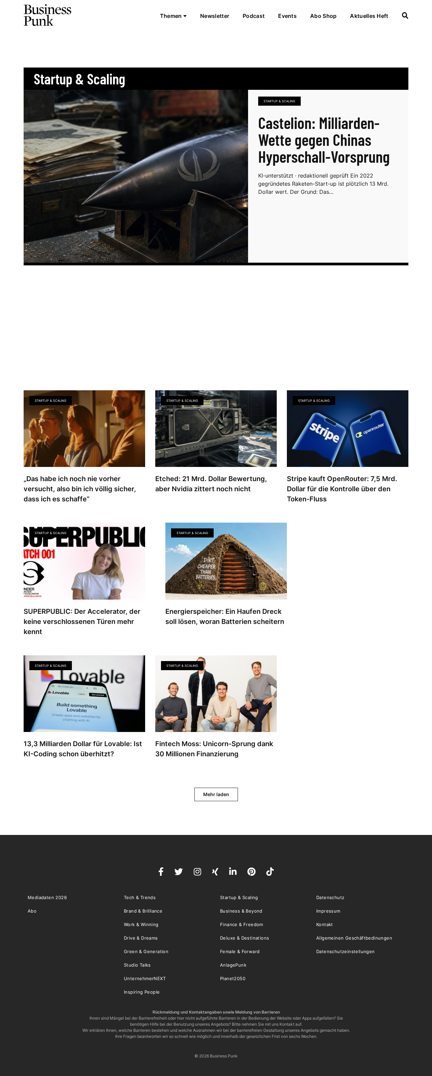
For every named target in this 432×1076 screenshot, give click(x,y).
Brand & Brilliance (143, 911)
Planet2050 (232, 978)
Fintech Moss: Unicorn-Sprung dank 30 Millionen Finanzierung (214, 749)
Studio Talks (137, 965)
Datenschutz (330, 897)
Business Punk (48, 15)
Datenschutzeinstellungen (345, 951)
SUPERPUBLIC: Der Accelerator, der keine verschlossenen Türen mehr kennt (82, 621)
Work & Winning (141, 924)
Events (287, 15)
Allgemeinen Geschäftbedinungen (354, 938)
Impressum (328, 911)
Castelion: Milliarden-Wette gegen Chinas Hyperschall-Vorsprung (324, 139)
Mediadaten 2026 (47, 897)
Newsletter (214, 15)
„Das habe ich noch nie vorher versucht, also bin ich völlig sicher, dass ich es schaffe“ (80, 489)
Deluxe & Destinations (244, 938)
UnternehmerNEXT (145, 978)
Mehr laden (216, 794)
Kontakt (324, 924)
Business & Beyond (241, 911)
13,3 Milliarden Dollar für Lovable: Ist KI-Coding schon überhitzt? (83, 749)
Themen (171, 15)
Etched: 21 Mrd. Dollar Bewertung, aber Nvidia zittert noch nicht (211, 484)
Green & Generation (146, 951)
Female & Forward (240, 951)
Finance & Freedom (241, 924)
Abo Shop (323, 15)
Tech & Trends (140, 897)
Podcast (254, 15)
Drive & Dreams (141, 938)
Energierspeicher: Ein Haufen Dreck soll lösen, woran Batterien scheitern (224, 616)
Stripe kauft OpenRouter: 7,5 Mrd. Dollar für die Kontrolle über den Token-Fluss (342, 489)
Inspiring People (142, 992)
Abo (32, 911)
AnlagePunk (233, 965)
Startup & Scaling (279, 101)
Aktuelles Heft (369, 15)
